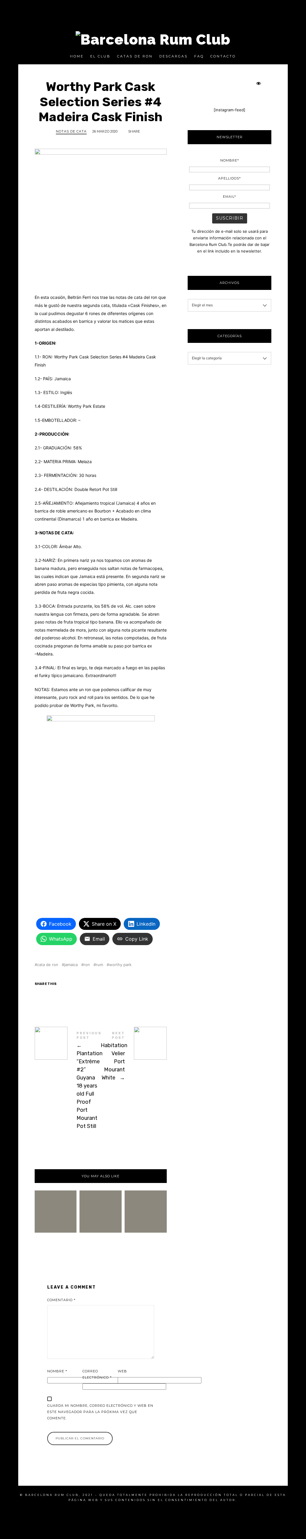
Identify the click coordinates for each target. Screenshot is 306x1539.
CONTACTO (223, 56)
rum (99, 965)
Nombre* (229, 160)
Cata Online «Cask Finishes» (55, 1199)
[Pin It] (82, 995)
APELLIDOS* (229, 178)
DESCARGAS (173, 56)
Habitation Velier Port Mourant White (134, 1057)
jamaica (71, 965)
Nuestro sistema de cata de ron (100, 1199)
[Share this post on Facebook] (44, 995)
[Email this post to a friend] (100, 995)
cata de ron (47, 965)
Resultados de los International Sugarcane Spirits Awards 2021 (146, 1199)
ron (87, 965)
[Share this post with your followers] (62, 995)
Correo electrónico (97, 1374)
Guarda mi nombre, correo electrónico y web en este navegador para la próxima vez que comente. (100, 1411)
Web (122, 1371)
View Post (100, 1230)
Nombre (57, 1371)
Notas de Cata (71, 131)
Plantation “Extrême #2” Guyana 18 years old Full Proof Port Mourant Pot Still (68, 1081)
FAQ (199, 56)
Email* (229, 196)
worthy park (120, 965)
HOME (77, 56)
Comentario (61, 1300)
